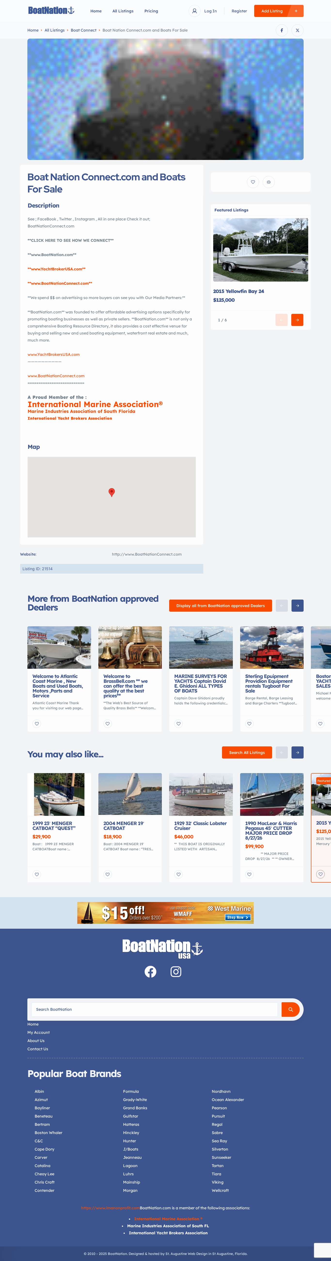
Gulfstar (130, 1116)
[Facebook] (150, 972)
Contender (44, 1190)
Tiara (216, 1173)
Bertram (42, 1124)
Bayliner (42, 1107)
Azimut (41, 1099)
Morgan (130, 1190)
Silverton (220, 1149)
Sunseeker (221, 1157)
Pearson (219, 1107)
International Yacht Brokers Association (70, 418)
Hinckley (131, 1132)
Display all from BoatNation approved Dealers (220, 605)
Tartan (218, 1165)
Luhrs (128, 1173)
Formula (131, 1091)
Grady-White (135, 1099)
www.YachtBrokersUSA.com (54, 354)
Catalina (42, 1165)
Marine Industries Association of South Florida (81, 411)
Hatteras (131, 1124)
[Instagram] (176, 972)
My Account (38, 1032)
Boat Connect (83, 30)
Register (239, 10)
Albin (39, 1091)
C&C (39, 1140)
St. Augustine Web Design (186, 1254)
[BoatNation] (51, 11)
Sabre (217, 1132)
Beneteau (44, 1116)
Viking (217, 1182)
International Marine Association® (95, 404)
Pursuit (218, 1116)
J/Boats (130, 1149)
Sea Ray (219, 1140)
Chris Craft (45, 1182)
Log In (210, 10)
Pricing (151, 10)
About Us (36, 1040)
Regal (217, 1124)
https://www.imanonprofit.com (110, 1207)
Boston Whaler (48, 1132)
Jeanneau (132, 1157)
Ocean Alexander (228, 1099)
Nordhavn (221, 1091)
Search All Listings (247, 752)
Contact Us (37, 1048)
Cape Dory (44, 1149)
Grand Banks (135, 1107)
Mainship (131, 1182)
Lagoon (130, 1165)
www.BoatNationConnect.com (56, 375)
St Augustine (222, 1254)
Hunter (129, 1140)
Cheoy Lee (44, 1173)
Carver (41, 1157)
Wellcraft (220, 1190)
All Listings (123, 10)
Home (96, 10)
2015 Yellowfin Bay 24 (238, 291)
